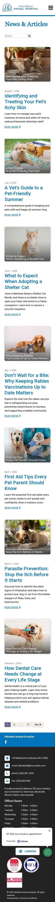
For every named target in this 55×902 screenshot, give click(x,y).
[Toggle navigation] (50, 7)
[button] (47, 852)
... (21, 724)
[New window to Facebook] (6, 743)
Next (37, 724)
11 (28, 724)
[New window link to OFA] (32, 865)
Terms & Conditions (28, 898)
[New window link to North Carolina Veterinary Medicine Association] (15, 880)
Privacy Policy (13, 898)
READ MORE (12, 126)
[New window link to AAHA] (15, 865)
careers (30, 851)
